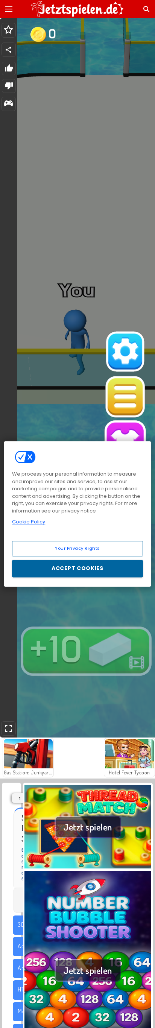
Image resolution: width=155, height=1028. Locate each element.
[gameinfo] (8, 104)
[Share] (9, 50)
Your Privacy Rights (77, 548)
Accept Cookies (77, 568)
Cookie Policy (28, 521)
